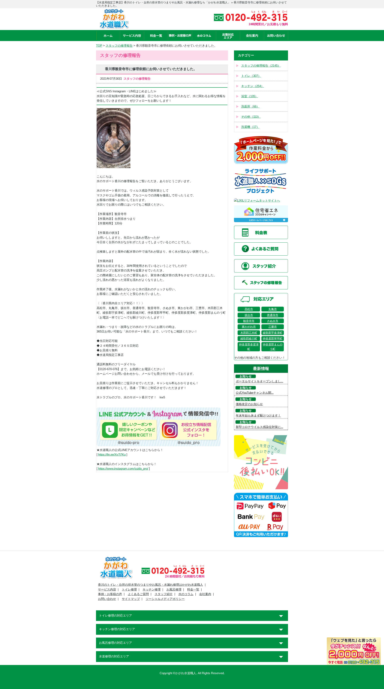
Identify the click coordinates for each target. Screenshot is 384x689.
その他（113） (251, 116)
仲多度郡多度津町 (249, 347)
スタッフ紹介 (164, 594)
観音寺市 (248, 320)
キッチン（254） (252, 86)
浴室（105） (249, 96)
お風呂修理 (173, 589)
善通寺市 (272, 315)
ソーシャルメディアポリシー (165, 599)
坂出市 (249, 315)
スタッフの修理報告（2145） (261, 65)
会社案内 (205, 594)
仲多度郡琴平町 (272, 338)
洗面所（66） (250, 106)
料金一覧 (193, 589)
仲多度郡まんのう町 (272, 347)
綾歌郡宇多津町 (272, 332)
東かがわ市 (249, 326)
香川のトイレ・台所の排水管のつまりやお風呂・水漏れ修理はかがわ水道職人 (150, 584)
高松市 (249, 309)
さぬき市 (272, 320)
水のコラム (185, 594)
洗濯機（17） (250, 127)
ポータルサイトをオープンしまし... (259, 381)
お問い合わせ (107, 599)
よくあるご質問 (138, 594)
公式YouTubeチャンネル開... (255, 392)
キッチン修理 (152, 589)
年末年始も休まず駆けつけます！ (258, 415)
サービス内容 (107, 589)
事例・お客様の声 (110, 594)
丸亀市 (272, 309)
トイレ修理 (129, 589)
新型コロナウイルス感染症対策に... (259, 427)
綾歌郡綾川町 (248, 338)
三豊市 (272, 326)
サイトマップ (131, 599)
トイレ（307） (251, 75)
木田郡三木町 (248, 332)
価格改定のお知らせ (249, 404)
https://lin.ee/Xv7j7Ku (112, 454)
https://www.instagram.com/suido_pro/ (123, 468)
